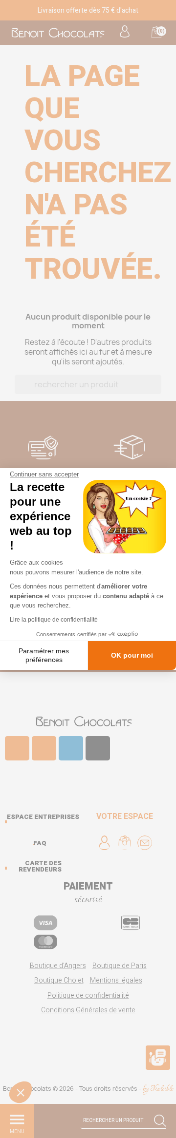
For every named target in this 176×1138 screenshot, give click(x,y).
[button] (20, 1092)
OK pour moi (132, 655)
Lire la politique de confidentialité (54, 619)
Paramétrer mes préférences (44, 655)
